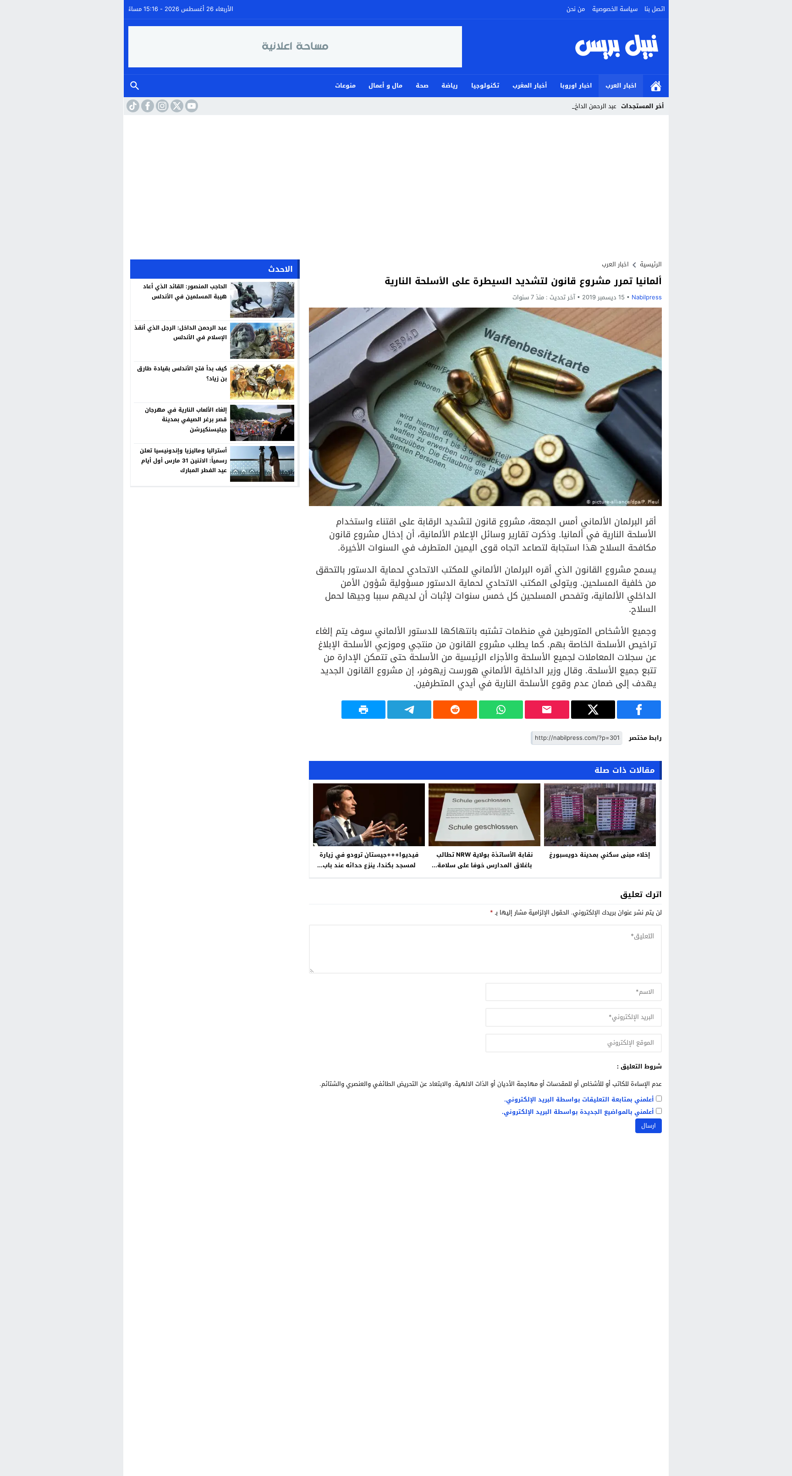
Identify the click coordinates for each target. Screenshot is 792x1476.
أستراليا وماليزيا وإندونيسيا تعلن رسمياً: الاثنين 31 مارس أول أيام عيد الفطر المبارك (183, 460)
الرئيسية (655, 86)
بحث (135, 86)
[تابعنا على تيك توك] (132, 105)
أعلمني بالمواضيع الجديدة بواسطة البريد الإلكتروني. (578, 1112)
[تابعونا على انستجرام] (161, 105)
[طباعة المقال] (363, 709)
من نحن (575, 9)
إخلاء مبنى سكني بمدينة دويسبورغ (599, 854)
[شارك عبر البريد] (546, 709)
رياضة (449, 85)
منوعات (345, 85)
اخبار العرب (621, 85)
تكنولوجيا (485, 85)
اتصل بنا (654, 9)
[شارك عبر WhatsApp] (501, 709)
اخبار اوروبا (576, 85)
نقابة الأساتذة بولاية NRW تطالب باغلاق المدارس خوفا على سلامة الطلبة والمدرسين (484, 865)
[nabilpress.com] (563, 47)
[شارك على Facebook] (639, 709)
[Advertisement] (396, 184)
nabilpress (647, 297)
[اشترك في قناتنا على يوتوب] (190, 105)
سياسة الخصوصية (615, 9)
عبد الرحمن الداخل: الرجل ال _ (578, 106)
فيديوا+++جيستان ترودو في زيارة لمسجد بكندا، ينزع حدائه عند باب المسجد (368, 865)
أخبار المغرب (529, 85)
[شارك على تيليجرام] (409, 709)
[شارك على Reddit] (455, 709)
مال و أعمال (385, 85)
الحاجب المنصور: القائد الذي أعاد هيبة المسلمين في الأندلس (185, 291)
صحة (422, 85)
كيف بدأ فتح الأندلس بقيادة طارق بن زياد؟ (182, 373)
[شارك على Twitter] (593, 709)
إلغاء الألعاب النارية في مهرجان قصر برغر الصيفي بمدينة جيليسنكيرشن (186, 419)
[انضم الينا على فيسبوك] (146, 105)
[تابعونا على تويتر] (176, 105)
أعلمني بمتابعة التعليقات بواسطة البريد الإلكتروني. (579, 1100)
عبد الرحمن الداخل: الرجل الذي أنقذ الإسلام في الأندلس (180, 332)
